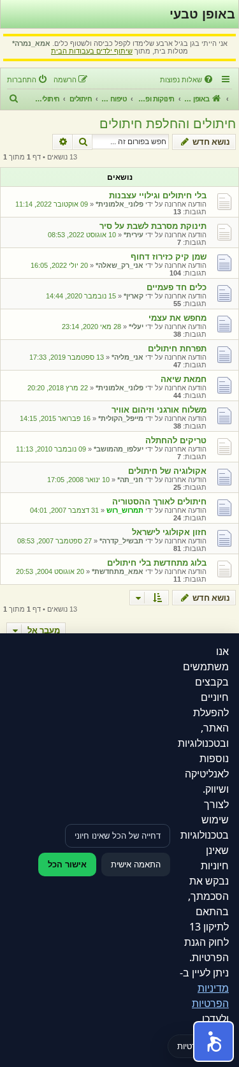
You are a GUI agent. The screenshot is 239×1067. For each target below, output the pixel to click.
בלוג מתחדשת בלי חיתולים (156, 563)
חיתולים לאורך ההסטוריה (159, 501)
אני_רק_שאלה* (119, 265)
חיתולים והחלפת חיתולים (167, 124)
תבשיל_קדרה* (121, 541)
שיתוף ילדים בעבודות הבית (92, 51)
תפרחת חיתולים (177, 348)
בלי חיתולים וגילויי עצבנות (157, 195)
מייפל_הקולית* (120, 418)
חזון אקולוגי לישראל (169, 532)
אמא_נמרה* (31, 43)
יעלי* (136, 326)
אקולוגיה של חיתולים (167, 471)
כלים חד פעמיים (176, 287)
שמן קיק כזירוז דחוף (168, 256)
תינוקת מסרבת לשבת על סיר (152, 226)
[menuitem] (187, 79)
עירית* (133, 235)
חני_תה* (130, 479)
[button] (213, 1041)
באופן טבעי (202, 14)
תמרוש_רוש (124, 510)
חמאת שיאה (183, 379)
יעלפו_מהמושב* (118, 449)
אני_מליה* (127, 357)
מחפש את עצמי (177, 318)
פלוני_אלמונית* (119, 204)
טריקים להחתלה (175, 440)
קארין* (133, 296)
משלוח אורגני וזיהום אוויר (159, 410)
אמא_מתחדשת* (117, 571)
